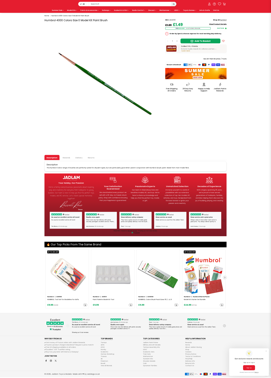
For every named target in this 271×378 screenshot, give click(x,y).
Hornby (103, 349)
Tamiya (104, 343)
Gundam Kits (148, 359)
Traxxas (104, 356)
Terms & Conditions (193, 356)
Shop (187, 349)
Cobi (145, 363)
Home (46, 16)
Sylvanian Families (150, 366)
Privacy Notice (190, 354)
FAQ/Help (188, 359)
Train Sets (147, 354)
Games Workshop (107, 354)
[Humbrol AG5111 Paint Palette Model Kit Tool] (112, 274)
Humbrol (223, 20)
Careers (188, 352)
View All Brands (106, 366)
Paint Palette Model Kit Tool (103, 300)
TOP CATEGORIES (151, 338)
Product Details (218, 24)
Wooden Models (149, 361)
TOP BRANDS (107, 338)
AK (102, 359)
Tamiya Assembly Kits (151, 347)
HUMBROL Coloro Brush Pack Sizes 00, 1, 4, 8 (155, 300)
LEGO (103, 347)
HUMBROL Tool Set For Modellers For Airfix (63, 300)
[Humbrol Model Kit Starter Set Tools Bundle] (203, 274)
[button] (224, 4)
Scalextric (104, 352)
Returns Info (190, 363)
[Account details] (209, 4)
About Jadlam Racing (193, 347)
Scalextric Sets (148, 352)
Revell (103, 363)
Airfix (102, 345)
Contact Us (189, 366)
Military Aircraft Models (152, 345)
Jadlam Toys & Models (62, 374)
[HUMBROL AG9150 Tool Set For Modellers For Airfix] (67, 274)
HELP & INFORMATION (195, 338)
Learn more (186, 51)
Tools (224, 59)
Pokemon (104, 361)
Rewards (188, 343)
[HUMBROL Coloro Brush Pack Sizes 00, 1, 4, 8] (158, 274)
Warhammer (148, 356)
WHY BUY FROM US (53, 338)
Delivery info (190, 361)
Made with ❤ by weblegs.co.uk (86, 374)
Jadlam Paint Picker (150, 343)
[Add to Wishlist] (223, 41)
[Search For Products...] (173, 4)
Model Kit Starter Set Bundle (194, 300)
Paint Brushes (215, 59)
